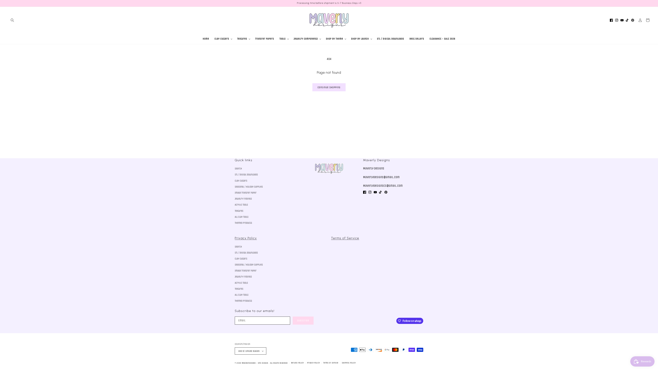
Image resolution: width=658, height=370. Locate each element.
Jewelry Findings (243, 198)
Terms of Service (345, 238)
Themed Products (243, 222)
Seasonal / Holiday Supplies (249, 186)
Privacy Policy (246, 238)
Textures (239, 210)
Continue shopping (329, 87)
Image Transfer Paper (246, 192)
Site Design (263, 363)
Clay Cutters (241, 180)
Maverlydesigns (249, 363)
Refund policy (297, 363)
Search (238, 168)
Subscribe (303, 320)
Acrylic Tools (241, 204)
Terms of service (330, 363)
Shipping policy (349, 363)
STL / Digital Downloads (246, 174)
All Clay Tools (241, 216)
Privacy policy (313, 363)
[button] (12, 20)
